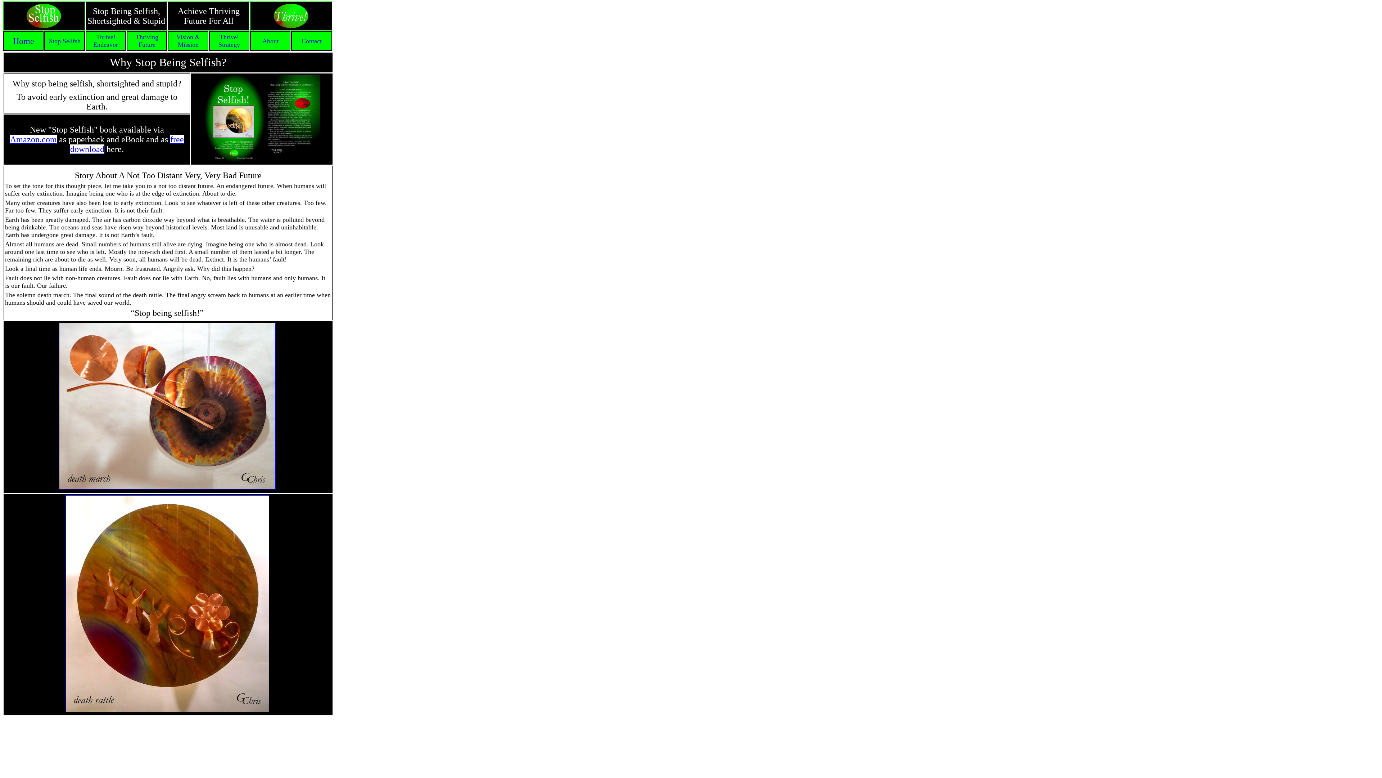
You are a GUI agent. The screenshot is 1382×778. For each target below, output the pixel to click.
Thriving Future (147, 40)
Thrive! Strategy (229, 40)
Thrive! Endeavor (105, 40)
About (270, 41)
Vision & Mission (188, 40)
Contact (312, 41)
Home (23, 41)
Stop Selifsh (65, 41)
